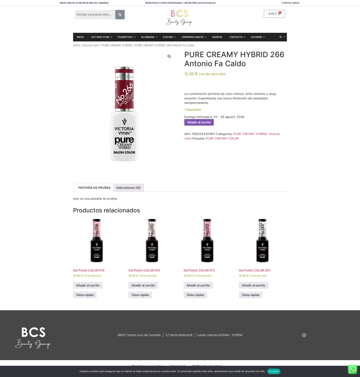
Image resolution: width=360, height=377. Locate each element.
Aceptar (274, 371)
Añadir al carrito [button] (88, 285)
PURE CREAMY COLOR (222, 138)
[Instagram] (304, 335)
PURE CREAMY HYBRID (117, 45)
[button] (169, 56)
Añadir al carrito (199, 122)
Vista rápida (85, 295)
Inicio (76, 45)
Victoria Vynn (90, 45)
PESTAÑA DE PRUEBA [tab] (94, 188)
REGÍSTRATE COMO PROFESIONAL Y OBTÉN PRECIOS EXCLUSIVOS (181, 2)
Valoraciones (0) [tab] (128, 188)
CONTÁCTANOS (290, 2)
